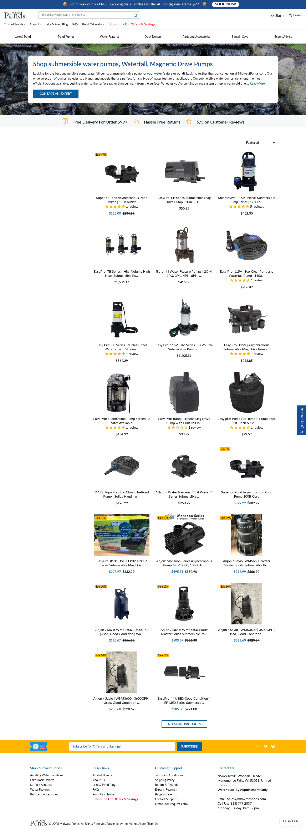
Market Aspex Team (141, 824)
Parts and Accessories (44, 794)
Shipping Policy (164, 780)
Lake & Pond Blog (104, 785)
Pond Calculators (103, 794)
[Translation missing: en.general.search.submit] (134, 16)
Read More (257, 83)
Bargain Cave (163, 794)
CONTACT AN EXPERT (56, 93)
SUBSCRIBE (189, 746)
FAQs (96, 789)
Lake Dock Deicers (42, 780)
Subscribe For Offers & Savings (132, 24)
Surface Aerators (41, 785)
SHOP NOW (225, 4)
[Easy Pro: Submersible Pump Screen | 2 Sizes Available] (122, 392)
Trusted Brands (102, 775)
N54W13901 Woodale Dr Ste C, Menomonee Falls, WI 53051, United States (244, 780)
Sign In (279, 15)
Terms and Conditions (169, 775)
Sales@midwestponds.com (246, 799)
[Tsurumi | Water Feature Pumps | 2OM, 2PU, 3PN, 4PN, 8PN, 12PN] (184, 245)
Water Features (40, 789)
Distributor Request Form (171, 804)
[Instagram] (273, 746)
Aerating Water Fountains (46, 775)
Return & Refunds (166, 785)
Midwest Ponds (70, 824)
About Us (99, 780)
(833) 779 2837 (241, 803)
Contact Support (166, 799)
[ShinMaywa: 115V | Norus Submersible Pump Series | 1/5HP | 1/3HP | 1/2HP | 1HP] (246, 171)
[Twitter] (265, 746)
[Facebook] (258, 746)
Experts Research (166, 789)
